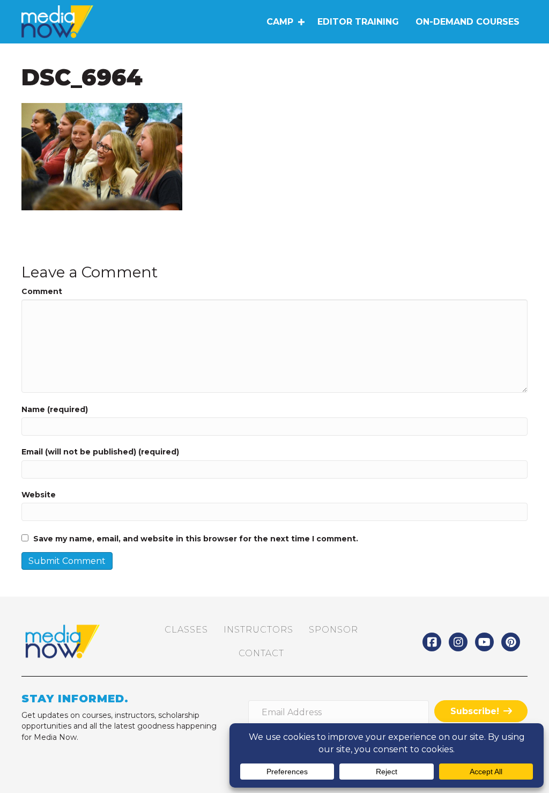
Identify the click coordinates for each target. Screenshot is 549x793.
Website (38, 495)
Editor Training (358, 22)
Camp (279, 22)
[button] (301, 22)
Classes (186, 630)
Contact (261, 653)
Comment (41, 291)
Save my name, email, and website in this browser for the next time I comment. (195, 539)
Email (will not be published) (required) (100, 452)
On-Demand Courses (468, 22)
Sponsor (333, 630)
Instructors (258, 630)
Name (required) (54, 409)
